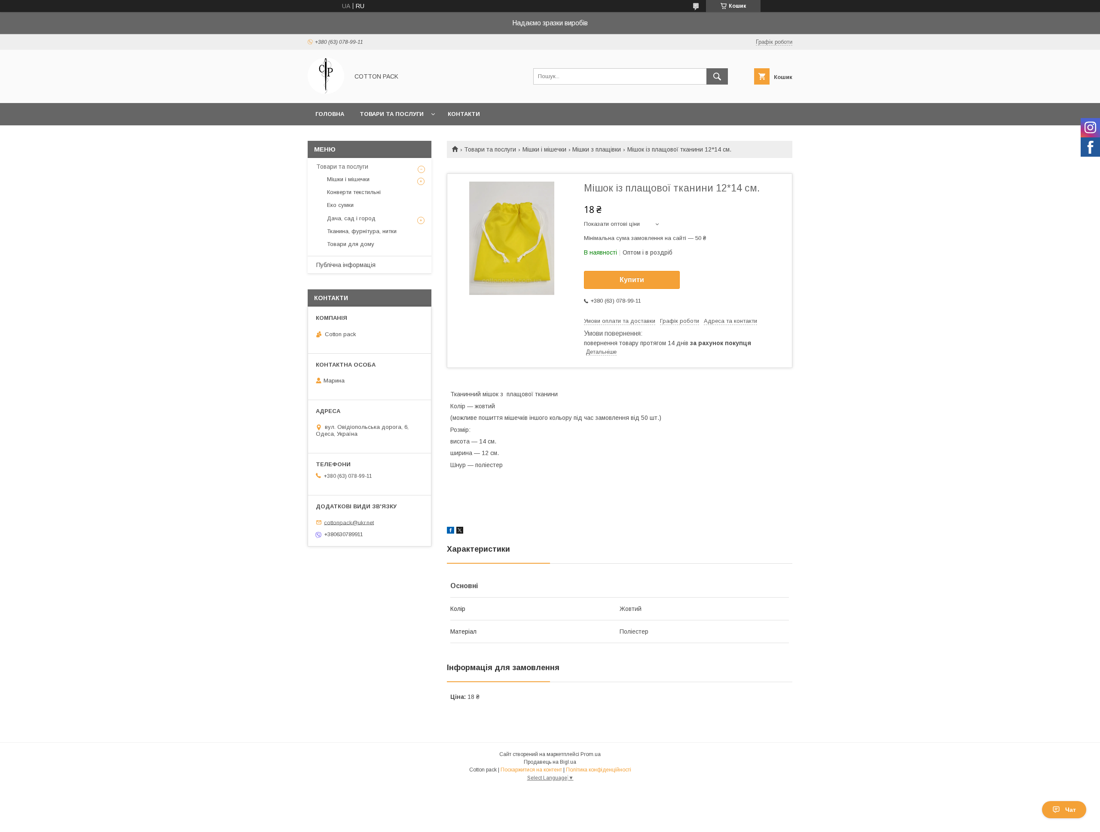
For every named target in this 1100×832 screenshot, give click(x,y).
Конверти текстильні (354, 192)
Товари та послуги (392, 114)
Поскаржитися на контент (531, 770)
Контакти (464, 114)
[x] (459, 531)
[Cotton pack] (326, 91)
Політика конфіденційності (598, 770)
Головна (329, 114)
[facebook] (450, 531)
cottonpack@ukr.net (349, 522)
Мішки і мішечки (544, 149)
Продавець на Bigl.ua (550, 762)
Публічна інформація (346, 264)
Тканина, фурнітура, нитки (362, 231)
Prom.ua (591, 754)
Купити (632, 279)
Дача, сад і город (351, 218)
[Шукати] (717, 76)
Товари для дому (350, 244)
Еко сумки (340, 205)
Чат (1070, 809)
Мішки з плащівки (596, 149)
